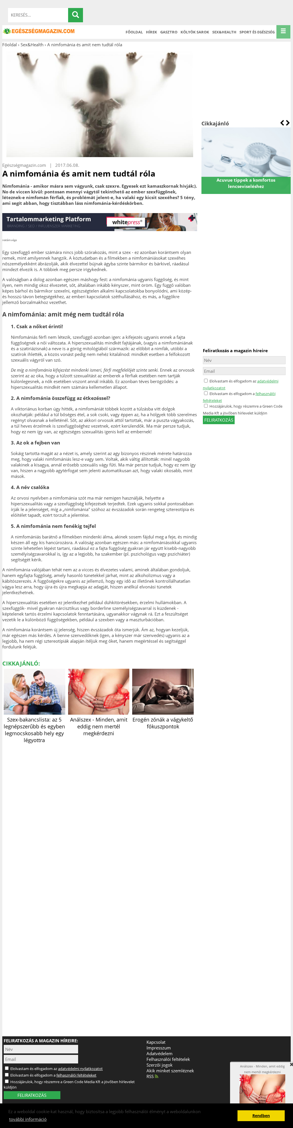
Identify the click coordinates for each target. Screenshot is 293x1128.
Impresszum (158, 1048)
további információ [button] (28, 1119)
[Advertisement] (246, 83)
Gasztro (168, 32)
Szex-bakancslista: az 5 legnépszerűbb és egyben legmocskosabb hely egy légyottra (34, 730)
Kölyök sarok (195, 32)
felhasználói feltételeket (76, 1075)
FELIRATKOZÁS (31, 1095)
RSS (150, 1076)
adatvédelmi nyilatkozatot (80, 1068)
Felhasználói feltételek (168, 1059)
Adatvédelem (159, 1053)
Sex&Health (224, 32)
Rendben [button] (261, 1115)
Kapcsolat (155, 1042)
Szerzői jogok (159, 1065)
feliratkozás (218, 420)
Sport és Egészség (257, 32)
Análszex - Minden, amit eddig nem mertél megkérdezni (98, 726)
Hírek (151, 32)
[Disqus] (99, 816)
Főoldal (134, 32)
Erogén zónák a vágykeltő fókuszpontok (162, 723)
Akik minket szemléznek (170, 1070)
